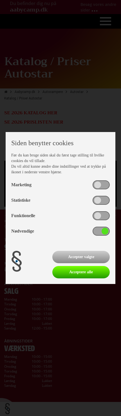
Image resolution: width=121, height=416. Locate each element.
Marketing (21, 184)
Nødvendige (22, 231)
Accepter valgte (81, 257)
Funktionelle (23, 215)
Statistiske (20, 200)
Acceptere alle (81, 272)
